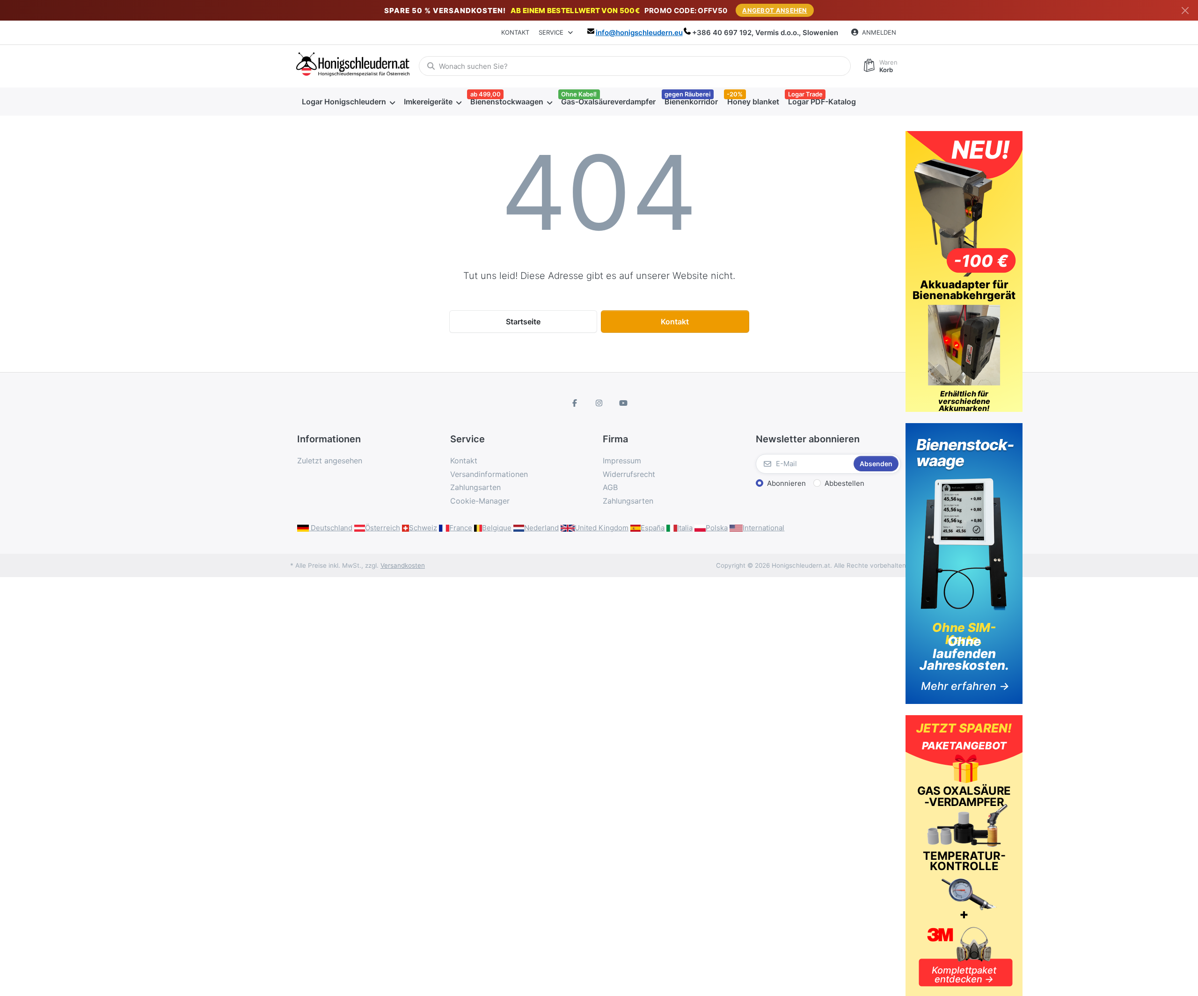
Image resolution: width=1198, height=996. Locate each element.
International (763, 527)
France (460, 527)
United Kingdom (601, 527)
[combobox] (635, 66)
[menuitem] (348, 101)
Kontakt (515, 32)
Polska (717, 527)
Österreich (382, 527)
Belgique (496, 527)
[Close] (1185, 10)
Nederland (541, 527)
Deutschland (330, 527)
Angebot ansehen (774, 10)
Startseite (523, 321)
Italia (685, 527)
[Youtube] (623, 403)
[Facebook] (575, 403)
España (653, 527)
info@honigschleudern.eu (639, 32)
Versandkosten (402, 565)
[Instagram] (599, 403)
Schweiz (423, 527)
